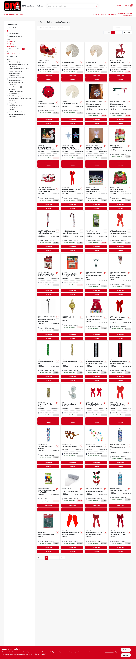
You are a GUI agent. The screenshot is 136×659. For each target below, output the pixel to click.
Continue (126, 650)
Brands (22, 14)
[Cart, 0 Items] (131, 6)
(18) (14, 62)
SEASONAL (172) (12, 56)
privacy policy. (109, 652)
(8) (16, 82)
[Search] (96, 5)
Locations (96, 14)
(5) (15, 87)
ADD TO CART (48, 76)
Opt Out (125, 655)
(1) (12, 109)
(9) (15, 80)
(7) (12, 84)
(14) (18, 64)
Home (6, 14)
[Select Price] (23, 49)
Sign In (119, 6)
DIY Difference (112, 14)
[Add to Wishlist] (57, 61)
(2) (13, 107)
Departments (13, 14)
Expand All (17, 54)
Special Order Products (15, 36)
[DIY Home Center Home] (12, 6)
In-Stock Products (14, 33)
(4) (14, 93)
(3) (12, 100)
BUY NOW (48, 79)
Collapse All (10, 54)
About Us (103, 14)
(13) (13, 66)
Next (129, 32)
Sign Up (126, 6)
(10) (15, 75)
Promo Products (13, 27)
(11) (15, 73)
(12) (15, 71)
